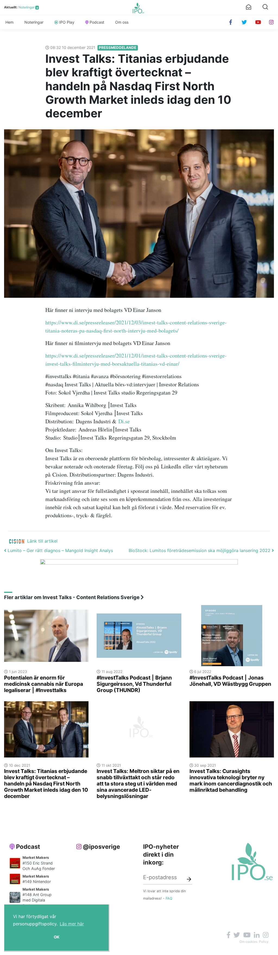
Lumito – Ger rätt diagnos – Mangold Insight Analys (59, 550)
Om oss (121, 22)
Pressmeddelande (117, 47)
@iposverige (101, 846)
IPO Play (66, 22)
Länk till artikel (42, 541)
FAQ (169, 898)
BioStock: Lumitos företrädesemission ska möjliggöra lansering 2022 (200, 550)
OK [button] (56, 937)
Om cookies (248, 942)
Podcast (97, 22)
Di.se (124, 421)
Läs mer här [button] (72, 923)
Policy (263, 942)
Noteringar (26, 7)
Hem (9, 22)
